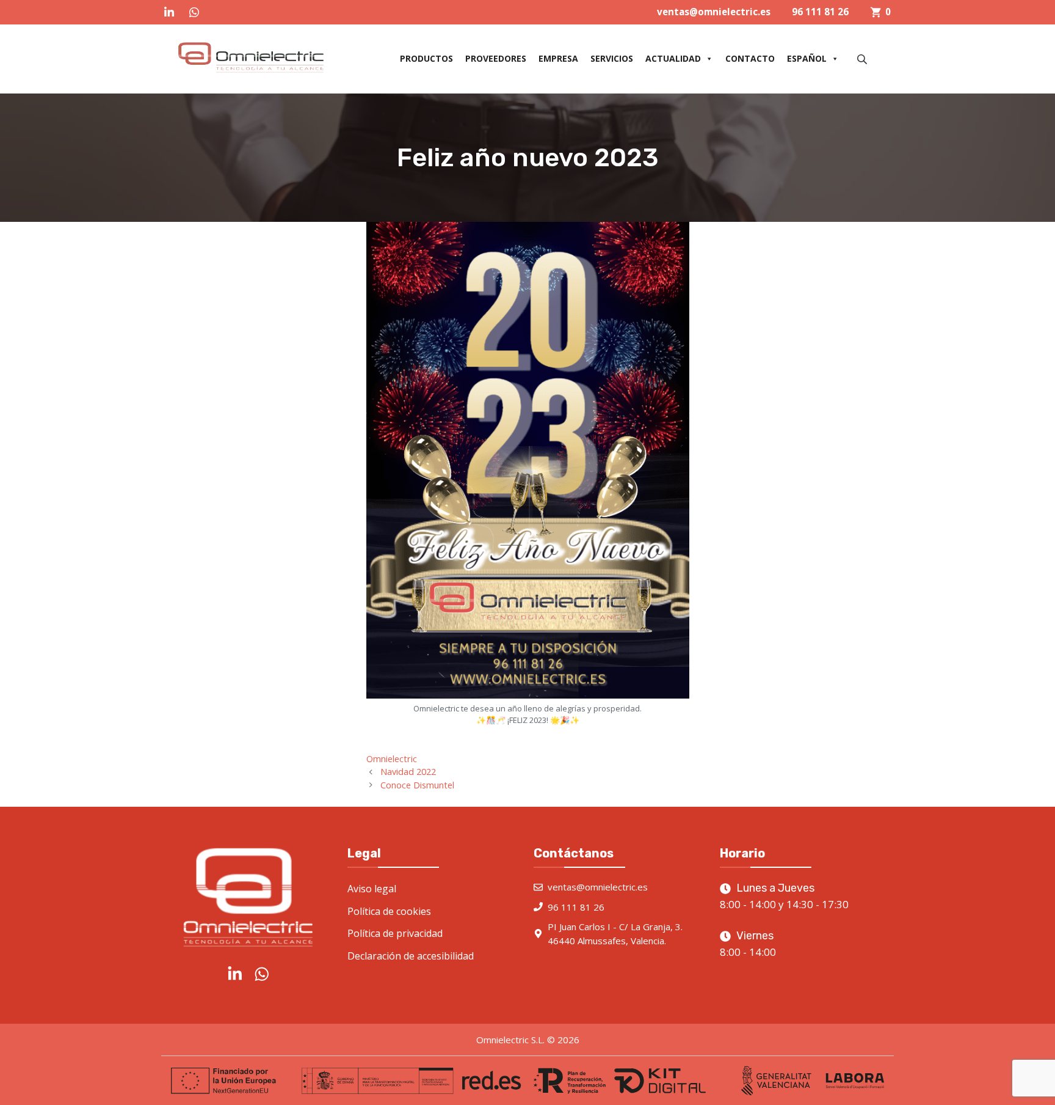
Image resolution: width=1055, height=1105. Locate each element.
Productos (426, 58)
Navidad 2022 (408, 771)
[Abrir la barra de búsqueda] (863, 59)
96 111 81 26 (820, 12)
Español (807, 58)
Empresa (558, 58)
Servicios (611, 58)
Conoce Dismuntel (417, 785)
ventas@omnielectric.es (713, 12)
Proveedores (495, 58)
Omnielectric (391, 759)
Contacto (750, 58)
